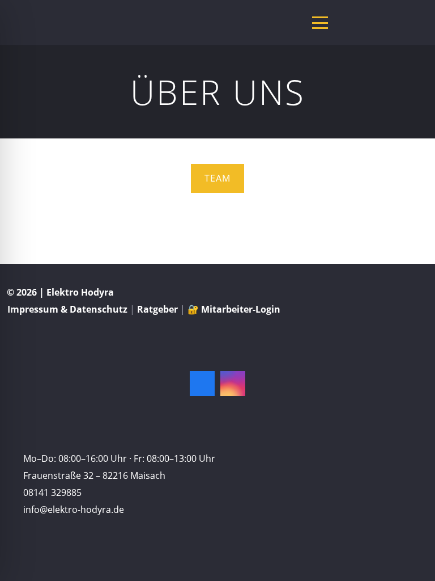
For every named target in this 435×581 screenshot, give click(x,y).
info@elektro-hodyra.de (73, 509)
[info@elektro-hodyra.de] (11, 509)
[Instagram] (232, 383)
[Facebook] (202, 383)
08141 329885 (52, 492)
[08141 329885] (11, 492)
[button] (320, 23)
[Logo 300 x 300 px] (21, 23)
